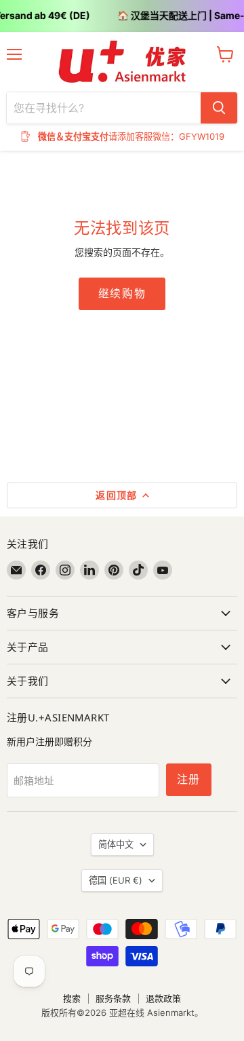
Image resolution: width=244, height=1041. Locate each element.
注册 (189, 779)
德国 (115, 880)
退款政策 (163, 998)
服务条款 (113, 998)
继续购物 (122, 293)
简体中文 (116, 844)
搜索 (72, 998)
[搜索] (219, 108)
